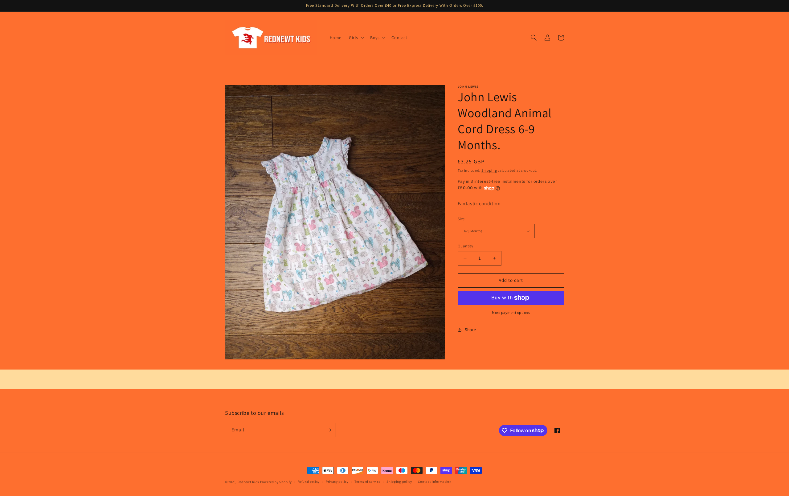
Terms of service (367, 481)
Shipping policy (399, 481)
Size (461, 219)
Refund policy (309, 481)
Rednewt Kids (248, 482)
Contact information (434, 481)
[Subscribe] (329, 430)
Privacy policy (337, 481)
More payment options (511, 312)
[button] (355, 37)
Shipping (489, 170)
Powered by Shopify (276, 482)
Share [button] (470, 329)
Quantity (465, 246)
